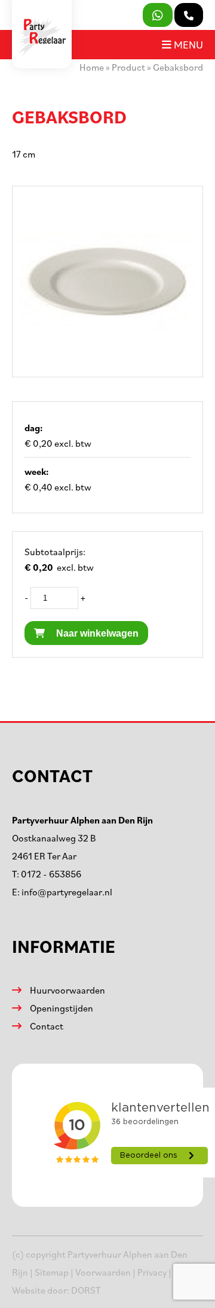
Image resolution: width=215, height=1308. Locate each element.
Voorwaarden (103, 1272)
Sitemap (52, 1272)
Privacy (152, 1272)
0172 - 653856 (51, 874)
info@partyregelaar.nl (67, 892)
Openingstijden (61, 1008)
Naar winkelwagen (96, 633)
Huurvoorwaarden (67, 990)
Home (91, 67)
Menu (187, 44)
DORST (86, 1290)
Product (128, 67)
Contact (46, 1026)
